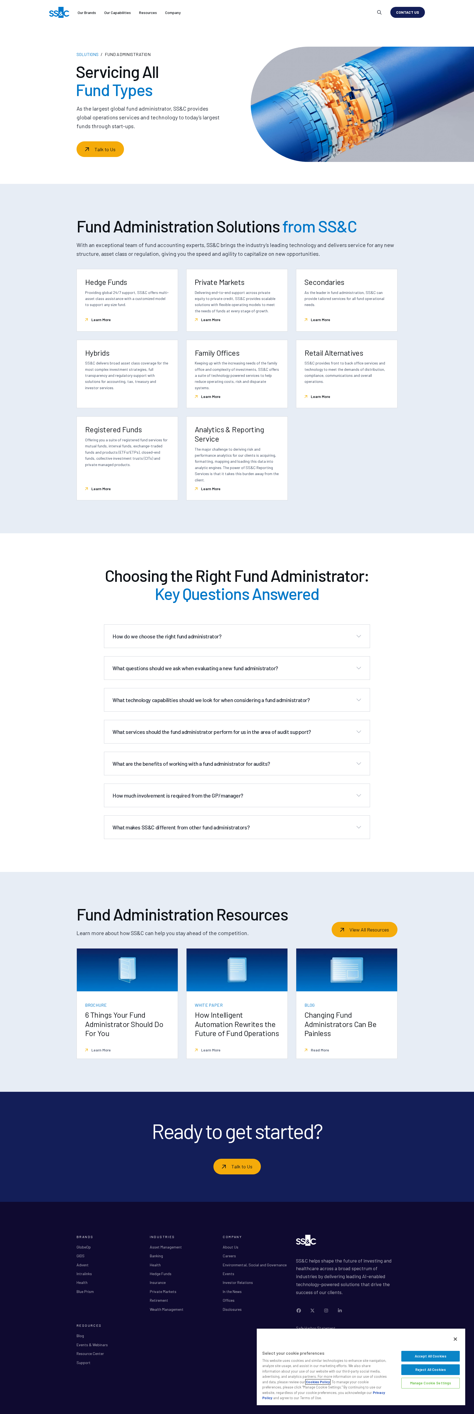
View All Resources (369, 930)
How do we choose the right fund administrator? (167, 636)
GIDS (80, 1255)
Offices (229, 1300)
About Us (230, 1247)
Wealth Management (167, 1309)
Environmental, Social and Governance (255, 1264)
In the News (232, 1291)
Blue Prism (85, 1291)
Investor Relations (238, 1282)
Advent (83, 1264)
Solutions (87, 54)
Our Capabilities (117, 12)
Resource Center (90, 1353)
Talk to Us (104, 149)
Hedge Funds (160, 1273)
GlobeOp (84, 1247)
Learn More (101, 319)
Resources (148, 12)
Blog (80, 1335)
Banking (156, 1255)
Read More (319, 1050)
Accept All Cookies (430, 1356)
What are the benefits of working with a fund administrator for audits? (191, 763)
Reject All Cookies (430, 1369)
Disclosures (232, 1309)
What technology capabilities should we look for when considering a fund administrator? (211, 700)
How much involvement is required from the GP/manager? (177, 795)
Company (173, 12)
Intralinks (84, 1273)
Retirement (159, 1300)
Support (84, 1362)
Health (82, 1282)
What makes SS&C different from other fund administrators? (181, 827)
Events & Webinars (92, 1344)
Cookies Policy (318, 1382)
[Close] (455, 1339)
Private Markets (163, 1291)
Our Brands (87, 12)
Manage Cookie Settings (430, 1383)
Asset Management (166, 1247)
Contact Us (407, 12)
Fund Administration (128, 54)
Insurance (158, 1282)
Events (228, 1273)
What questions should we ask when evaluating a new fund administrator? (195, 668)
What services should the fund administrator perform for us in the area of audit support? (211, 731)
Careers (229, 1255)
